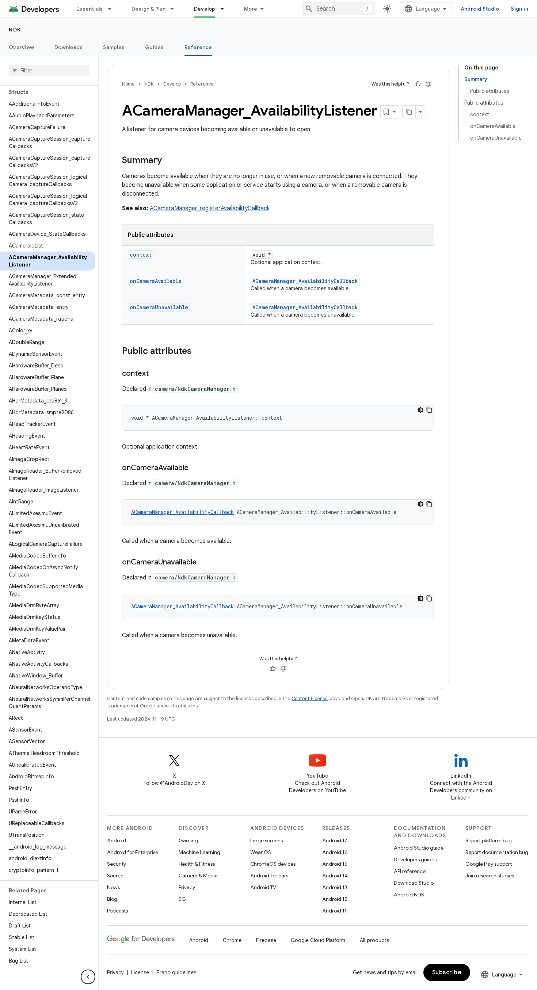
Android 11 (334, 910)
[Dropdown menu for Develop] (225, 9)
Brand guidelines (176, 972)
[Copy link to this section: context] (156, 374)
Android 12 (334, 899)
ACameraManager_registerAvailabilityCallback (210, 208)
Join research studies (489, 875)
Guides (154, 47)
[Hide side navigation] (88, 977)
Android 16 (335, 852)
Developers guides (415, 859)
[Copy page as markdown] (409, 112)
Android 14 (335, 875)
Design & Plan (148, 8)
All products (374, 940)
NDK (15, 29)
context (141, 254)
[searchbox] (49, 70)
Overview (21, 47)
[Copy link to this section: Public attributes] (198, 351)
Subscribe (447, 972)
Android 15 (334, 864)
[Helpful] (417, 84)
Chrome (232, 940)
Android (116, 840)
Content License (310, 698)
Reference (198, 47)
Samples (114, 47)
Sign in (519, 8)
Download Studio (414, 883)
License (140, 972)
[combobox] (338, 8)
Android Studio (480, 8)
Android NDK (409, 894)
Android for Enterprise (132, 852)
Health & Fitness (197, 864)
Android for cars (269, 875)
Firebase (266, 940)
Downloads (68, 47)
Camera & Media (198, 875)
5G (182, 899)
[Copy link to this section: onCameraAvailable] (195, 468)
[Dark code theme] (420, 409)
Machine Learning (199, 852)
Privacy (187, 887)
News (113, 887)
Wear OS (260, 852)
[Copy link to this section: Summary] (169, 160)
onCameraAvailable (156, 280)
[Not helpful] (428, 84)
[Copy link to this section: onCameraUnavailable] (204, 562)
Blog (112, 899)
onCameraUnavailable (159, 307)
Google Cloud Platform (318, 940)
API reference (410, 871)
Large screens (266, 840)
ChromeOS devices (273, 864)
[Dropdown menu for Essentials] (113, 9)
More (251, 8)
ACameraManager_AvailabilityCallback (305, 280)
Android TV (263, 887)
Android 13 (334, 887)
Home (128, 84)
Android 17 (334, 840)
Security (116, 864)
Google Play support (488, 864)
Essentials (89, 8)
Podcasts (117, 910)
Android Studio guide (418, 847)
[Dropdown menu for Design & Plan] (175, 9)
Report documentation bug (496, 852)
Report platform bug (488, 840)
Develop (205, 8)
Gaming (188, 840)
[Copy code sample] (429, 409)
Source (115, 875)
